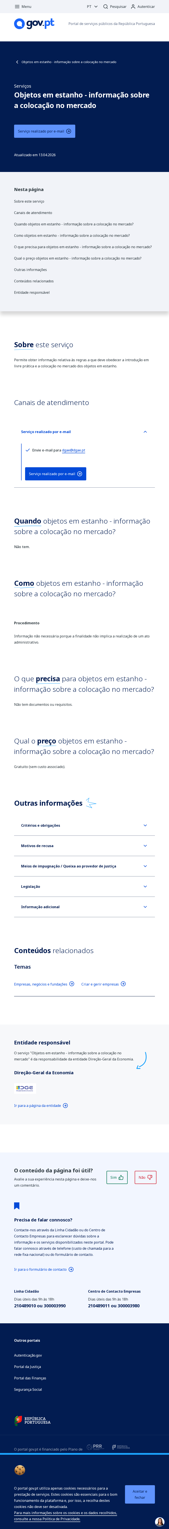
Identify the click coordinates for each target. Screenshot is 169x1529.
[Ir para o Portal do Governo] (32, 1421)
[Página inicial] (34, 23)
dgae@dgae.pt (73, 450)
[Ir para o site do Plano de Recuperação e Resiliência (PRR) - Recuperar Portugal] (95, 1447)
